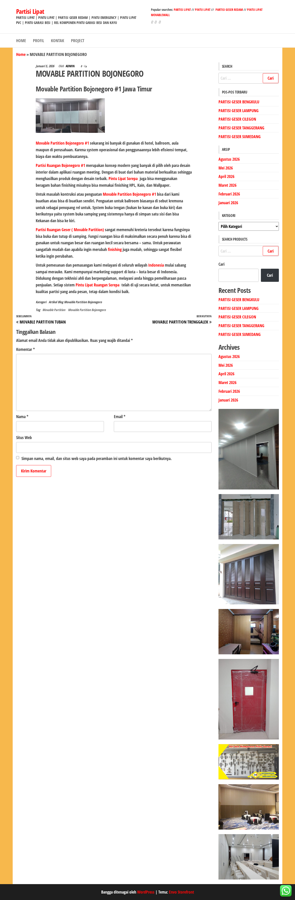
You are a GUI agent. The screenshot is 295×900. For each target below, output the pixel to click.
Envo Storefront (181, 892)
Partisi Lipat (30, 11)
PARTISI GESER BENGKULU (238, 102)
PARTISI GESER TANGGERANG (241, 128)
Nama (22, 416)
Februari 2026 (229, 194)
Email (119, 416)
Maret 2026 (227, 185)
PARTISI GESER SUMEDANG (239, 136)
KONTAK (57, 40)
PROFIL (38, 40)
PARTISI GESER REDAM (229, 9)
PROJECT (77, 40)
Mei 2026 (225, 168)
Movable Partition (53, 310)
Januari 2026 (228, 202)
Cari (221, 264)
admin (70, 66)
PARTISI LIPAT (183, 9)
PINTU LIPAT (202, 9)
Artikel (53, 302)
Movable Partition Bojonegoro (83, 302)
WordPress (145, 892)
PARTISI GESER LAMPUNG (238, 110)
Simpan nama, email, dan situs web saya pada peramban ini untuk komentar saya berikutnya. (96, 458)
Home (21, 54)
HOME (21, 40)
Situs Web (24, 437)
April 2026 (226, 176)
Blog (60, 302)
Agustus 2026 (229, 159)
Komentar (25, 349)
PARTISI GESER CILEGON (237, 119)
